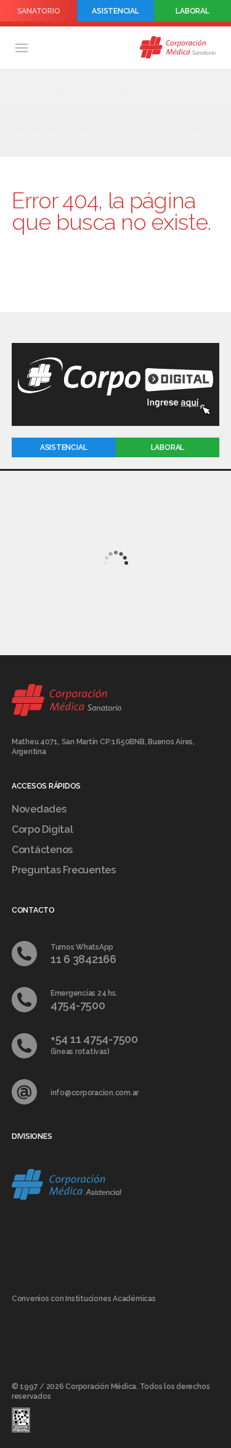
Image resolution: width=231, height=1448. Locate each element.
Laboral (192, 11)
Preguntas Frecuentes (64, 870)
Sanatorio (38, 11)
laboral (167, 447)
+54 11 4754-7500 (94, 1039)
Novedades (39, 809)
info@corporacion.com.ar (95, 1092)
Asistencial (115, 11)
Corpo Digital (42, 829)
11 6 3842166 (83, 959)
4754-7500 (78, 1005)
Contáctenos (42, 850)
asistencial (63, 447)
